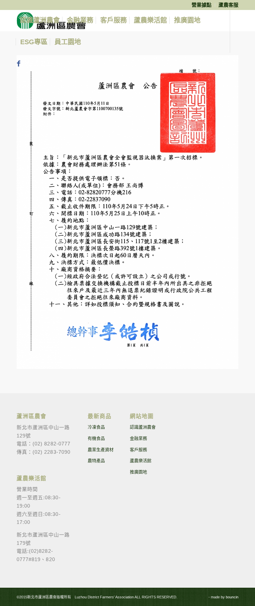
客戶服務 (138, 449)
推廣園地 (138, 471)
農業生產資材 (101, 449)
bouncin (232, 597)
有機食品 (96, 438)
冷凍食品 (96, 426)
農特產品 (96, 460)
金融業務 (138, 438)
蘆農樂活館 (140, 460)
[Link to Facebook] (19, 63)
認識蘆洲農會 (143, 426)
